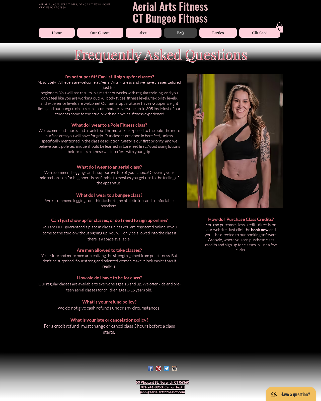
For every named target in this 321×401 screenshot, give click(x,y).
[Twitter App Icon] (166, 368)
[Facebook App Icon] (150, 368)
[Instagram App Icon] (174, 368)
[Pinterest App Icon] (158, 368)
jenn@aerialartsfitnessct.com (162, 392)
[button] (100, 33)
